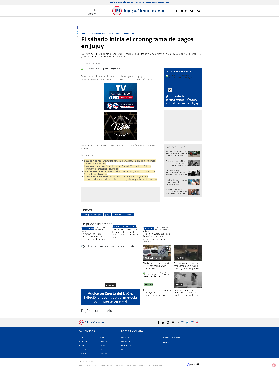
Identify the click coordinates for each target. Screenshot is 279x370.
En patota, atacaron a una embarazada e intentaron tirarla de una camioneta (187, 292)
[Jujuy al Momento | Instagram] (186, 10)
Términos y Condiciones (86, 361)
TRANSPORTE (125, 341)
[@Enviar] (77, 36)
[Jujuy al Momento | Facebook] (177, 10)
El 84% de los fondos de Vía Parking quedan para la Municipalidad (156, 266)
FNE (167, 2)
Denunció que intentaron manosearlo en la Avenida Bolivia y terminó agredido (187, 266)
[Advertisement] (120, 194)
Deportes (130, 2)
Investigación (180, 258)
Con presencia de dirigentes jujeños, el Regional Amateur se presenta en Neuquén (157, 293)
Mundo (148, 2)
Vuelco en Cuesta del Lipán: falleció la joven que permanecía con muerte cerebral (156, 237)
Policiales (140, 2)
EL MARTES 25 (149, 284)
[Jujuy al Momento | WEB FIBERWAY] (187, 322)
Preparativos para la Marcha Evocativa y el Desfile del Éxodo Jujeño (93, 236)
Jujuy (107, 214)
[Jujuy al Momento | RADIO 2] (192, 322)
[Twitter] (77, 32)
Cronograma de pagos (92, 214)
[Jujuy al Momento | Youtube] (191, 10)
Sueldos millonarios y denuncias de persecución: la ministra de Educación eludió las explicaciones (176, 192)
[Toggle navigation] (80, 11)
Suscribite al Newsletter (171, 338)
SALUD (122, 349)
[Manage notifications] (274, 365)
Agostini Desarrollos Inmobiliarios (124, 226)
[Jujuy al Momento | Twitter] (182, 10)
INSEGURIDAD (125, 345)
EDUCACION (124, 337)
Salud (154, 2)
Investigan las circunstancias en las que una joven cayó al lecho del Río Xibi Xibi (176, 153)
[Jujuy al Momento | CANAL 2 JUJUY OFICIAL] (177, 322)
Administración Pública (123, 214)
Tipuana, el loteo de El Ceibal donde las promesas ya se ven (125, 234)
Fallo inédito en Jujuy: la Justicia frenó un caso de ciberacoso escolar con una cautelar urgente (176, 173)
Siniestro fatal (149, 228)
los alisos (179, 284)
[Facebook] (77, 27)
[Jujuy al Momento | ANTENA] (182, 322)
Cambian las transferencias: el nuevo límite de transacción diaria (176, 182)
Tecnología (104, 353)
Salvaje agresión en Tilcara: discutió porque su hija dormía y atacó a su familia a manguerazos (177, 164)
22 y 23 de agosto (88, 228)
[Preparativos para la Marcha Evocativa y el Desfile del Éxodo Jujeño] (95, 231)
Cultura (161, 2)
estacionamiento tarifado (153, 258)
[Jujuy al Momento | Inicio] (197, 330)
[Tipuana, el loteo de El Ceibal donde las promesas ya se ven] (126, 229)
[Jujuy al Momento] (93, 324)
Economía (122, 2)
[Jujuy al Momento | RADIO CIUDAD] (197, 322)
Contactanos (166, 342)
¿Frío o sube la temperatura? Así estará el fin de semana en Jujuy (182, 99)
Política (113, 2)
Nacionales (83, 341)
